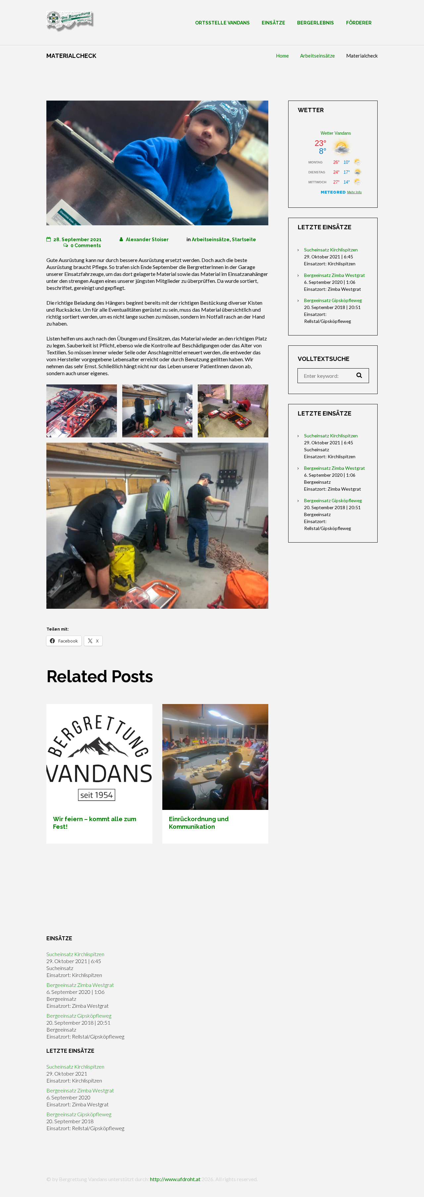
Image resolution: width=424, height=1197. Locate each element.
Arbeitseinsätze (317, 56)
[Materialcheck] (157, 163)
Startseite (244, 239)
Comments (86, 245)
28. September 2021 (77, 239)
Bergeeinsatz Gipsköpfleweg (333, 300)
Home (282, 56)
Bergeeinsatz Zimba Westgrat (334, 275)
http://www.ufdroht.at (175, 1179)
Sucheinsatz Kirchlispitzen (331, 249)
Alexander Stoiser (147, 239)
